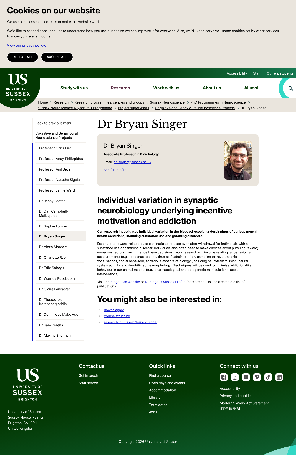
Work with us (166, 87)
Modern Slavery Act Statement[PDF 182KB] (244, 406)
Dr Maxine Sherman (55, 335)
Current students (280, 73)
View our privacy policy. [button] (26, 45)
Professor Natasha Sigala (59, 179)
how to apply (114, 310)
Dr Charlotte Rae (52, 257)
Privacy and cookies (236, 395)
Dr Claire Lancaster (54, 289)
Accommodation (162, 390)
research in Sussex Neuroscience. (130, 322)
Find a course (160, 375)
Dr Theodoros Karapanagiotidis (53, 301)
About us (212, 87)
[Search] (287, 88)
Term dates (158, 405)
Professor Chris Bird (55, 148)
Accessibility (237, 73)
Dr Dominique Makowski (59, 314)
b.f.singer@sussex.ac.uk (132, 162)
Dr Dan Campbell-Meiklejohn (53, 213)
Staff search (88, 383)
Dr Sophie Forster (53, 226)
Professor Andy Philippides (61, 158)
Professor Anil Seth (54, 169)
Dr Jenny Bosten (52, 201)
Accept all (57, 57)
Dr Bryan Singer (52, 236)
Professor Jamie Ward (57, 190)
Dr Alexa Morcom (53, 247)
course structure (117, 316)
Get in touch (88, 375)
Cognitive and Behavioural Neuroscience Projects (56, 135)
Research (120, 87)
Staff (257, 73)
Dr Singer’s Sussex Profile (165, 282)
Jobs (153, 412)
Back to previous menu (53, 123)
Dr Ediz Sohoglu (52, 268)
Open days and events (167, 383)
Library (155, 397)
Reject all (23, 57)
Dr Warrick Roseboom (57, 278)
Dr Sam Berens (51, 325)
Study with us (74, 87)
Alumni (251, 87)
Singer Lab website (125, 282)
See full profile (115, 170)
